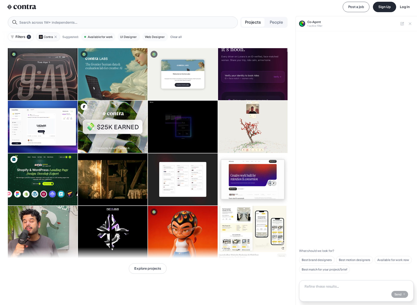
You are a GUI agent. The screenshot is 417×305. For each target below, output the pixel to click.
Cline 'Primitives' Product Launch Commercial (42, 89)
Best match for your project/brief (324, 269)
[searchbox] (126, 22)
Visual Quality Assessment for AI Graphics (110, 89)
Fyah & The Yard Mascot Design (173, 247)
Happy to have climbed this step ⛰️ (105, 142)
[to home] (21, 7)
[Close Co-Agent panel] (410, 23)
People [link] (276, 22)
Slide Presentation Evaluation (171, 89)
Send (398, 294)
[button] (55, 37)
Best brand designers (317, 260)
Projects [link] (253, 22)
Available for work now (393, 260)
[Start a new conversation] (402, 23)
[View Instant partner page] (13, 159)
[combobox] (123, 22)
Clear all (176, 37)
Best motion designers (354, 260)
